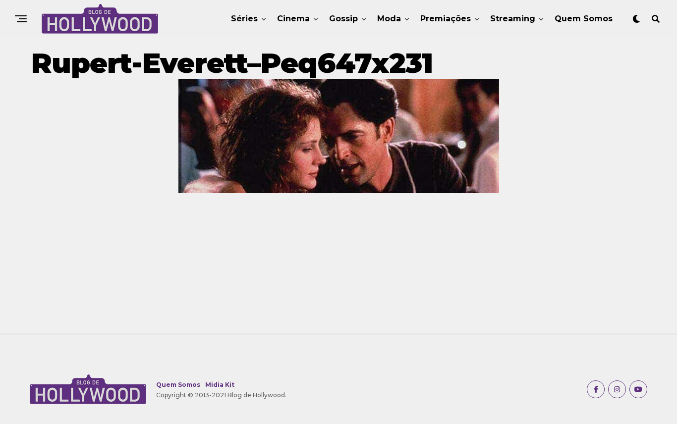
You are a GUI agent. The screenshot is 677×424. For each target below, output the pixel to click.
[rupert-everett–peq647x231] (338, 190)
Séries (244, 18)
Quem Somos (584, 18)
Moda (389, 18)
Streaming (512, 18)
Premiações (445, 18)
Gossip (343, 18)
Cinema (293, 18)
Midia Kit (219, 384)
